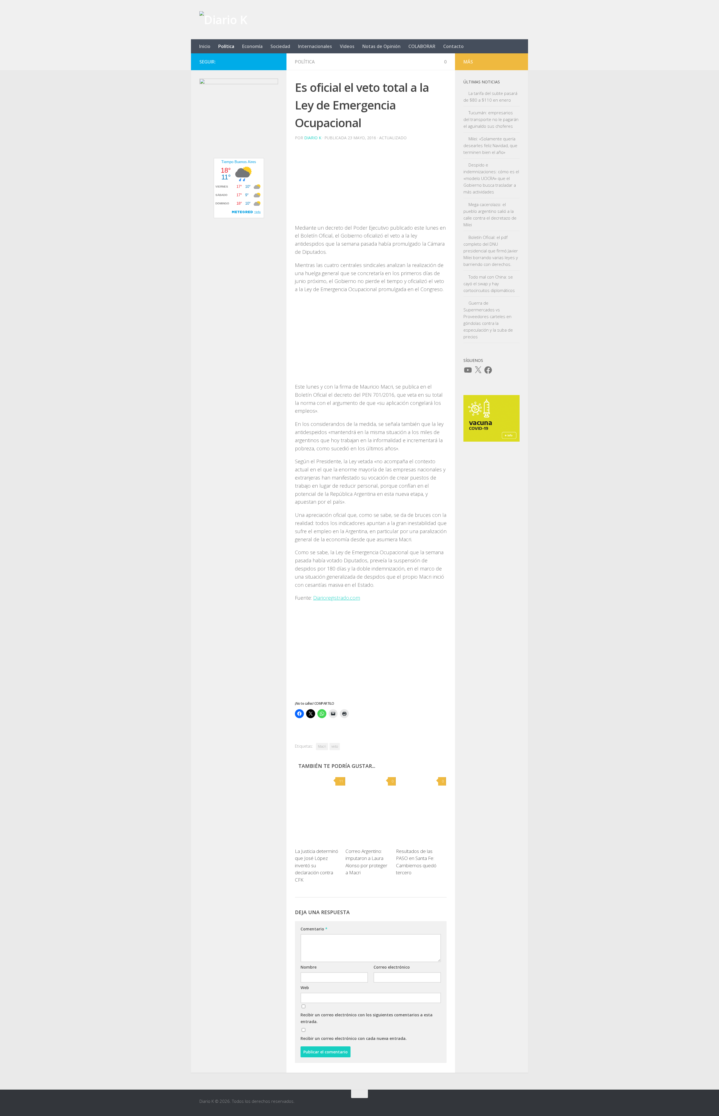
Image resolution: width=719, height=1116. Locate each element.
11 (341, 781)
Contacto (453, 46)
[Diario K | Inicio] (223, 19)
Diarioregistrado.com (336, 597)
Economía (252, 46)
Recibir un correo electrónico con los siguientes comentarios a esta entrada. (367, 1018)
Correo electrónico (392, 967)
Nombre (309, 967)
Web (305, 987)
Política (226, 46)
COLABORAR (421, 46)
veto (334, 746)
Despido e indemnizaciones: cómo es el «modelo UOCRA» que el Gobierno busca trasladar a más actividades (491, 178)
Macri (322, 746)
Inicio (204, 46)
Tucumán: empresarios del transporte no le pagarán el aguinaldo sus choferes (490, 119)
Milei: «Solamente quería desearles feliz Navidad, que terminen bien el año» (490, 145)
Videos (347, 46)
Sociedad (280, 46)
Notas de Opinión (381, 46)
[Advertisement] (371, 184)
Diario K (312, 137)
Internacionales (315, 46)
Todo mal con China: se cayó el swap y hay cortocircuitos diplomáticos (489, 283)
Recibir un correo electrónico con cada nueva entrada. (354, 1038)
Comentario (314, 929)
